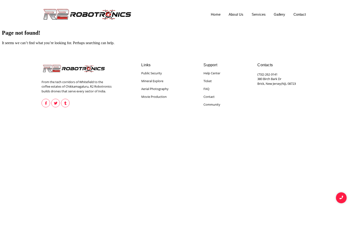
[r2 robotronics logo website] (88, 14)
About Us (236, 14)
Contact (299, 14)
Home (216, 14)
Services (259, 14)
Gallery (279, 14)
